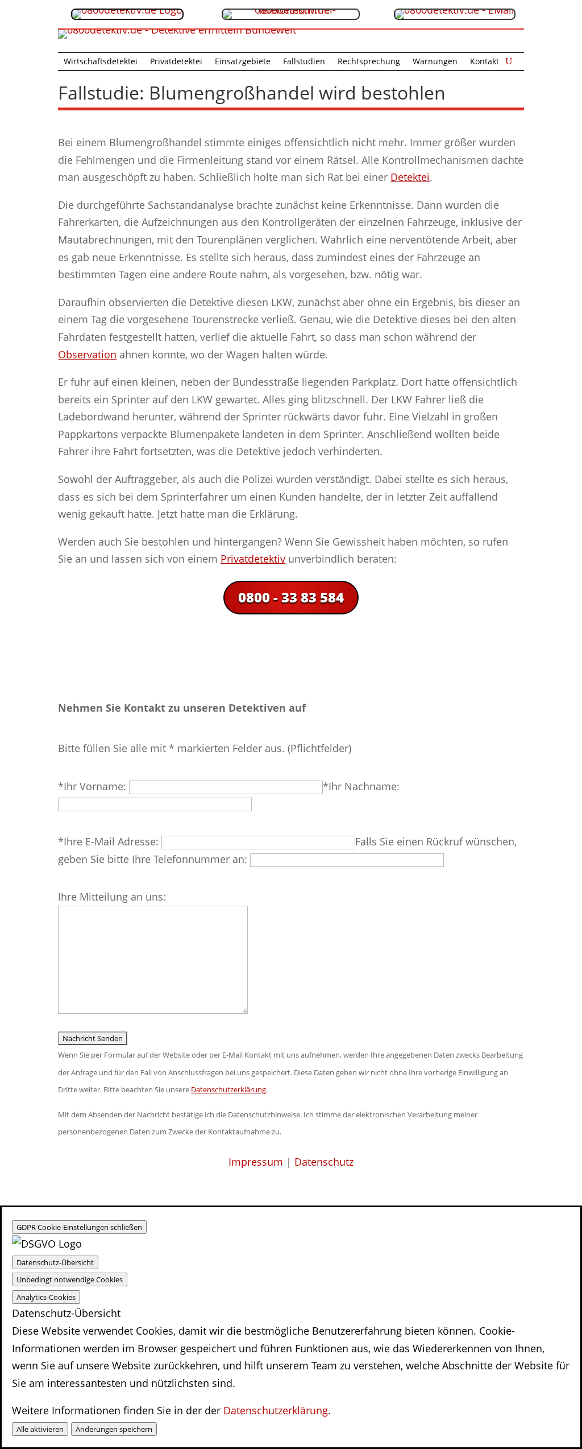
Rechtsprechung (369, 62)
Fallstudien (304, 62)
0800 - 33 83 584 (291, 597)
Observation (87, 354)
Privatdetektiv (253, 558)
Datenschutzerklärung (275, 1410)
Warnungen (435, 62)
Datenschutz (324, 1162)
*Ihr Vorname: (93, 786)
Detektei (410, 177)
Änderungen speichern (114, 1429)
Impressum (255, 1162)
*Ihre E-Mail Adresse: (109, 841)
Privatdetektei (176, 62)
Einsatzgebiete (243, 62)
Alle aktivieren (40, 1429)
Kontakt (484, 62)
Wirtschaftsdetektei (101, 62)
